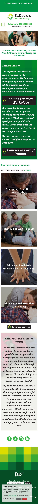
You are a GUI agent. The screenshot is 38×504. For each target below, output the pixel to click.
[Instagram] (21, 438)
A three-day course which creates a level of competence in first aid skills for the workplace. (19, 228)
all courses (27, 170)
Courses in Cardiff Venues (21, 152)
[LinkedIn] (27, 438)
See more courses (21, 327)
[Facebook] (9, 438)
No (25, 499)
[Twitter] (15, 438)
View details (19, 196)
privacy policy (12, 496)
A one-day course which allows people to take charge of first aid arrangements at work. (19, 189)
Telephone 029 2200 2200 (20, 24)
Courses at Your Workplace (21, 101)
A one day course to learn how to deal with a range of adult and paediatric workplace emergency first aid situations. (19, 266)
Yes (19, 499)
